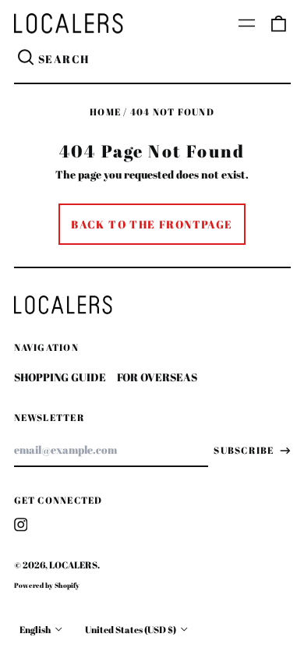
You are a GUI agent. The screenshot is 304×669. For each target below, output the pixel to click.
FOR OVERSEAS (157, 377)
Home (105, 112)
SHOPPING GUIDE (60, 377)
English (35, 629)
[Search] (26, 59)
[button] (278, 23)
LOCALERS (73, 565)
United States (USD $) (131, 629)
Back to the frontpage (151, 224)
